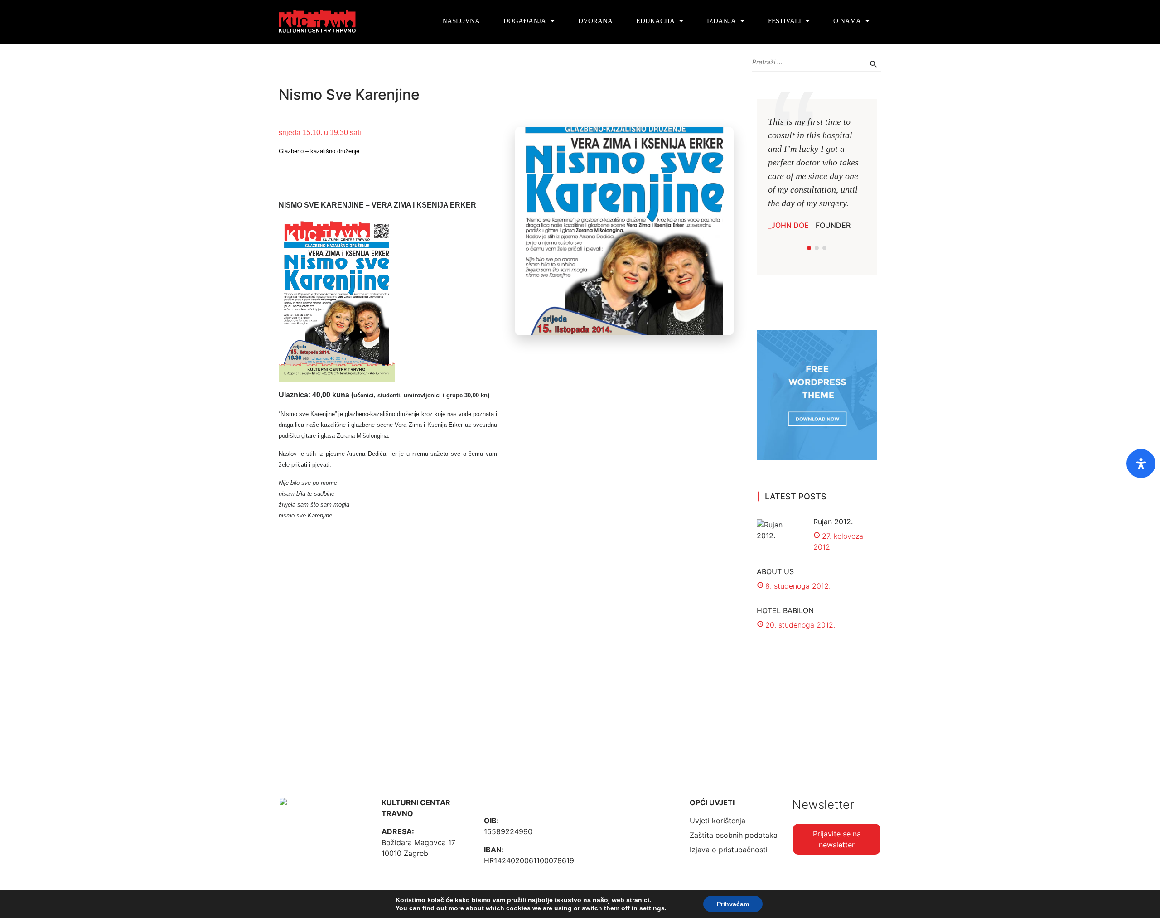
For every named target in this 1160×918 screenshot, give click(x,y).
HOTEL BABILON (785, 610)
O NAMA (847, 20)
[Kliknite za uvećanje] (337, 299)
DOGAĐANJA (524, 20)
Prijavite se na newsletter (837, 839)
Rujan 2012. (833, 521)
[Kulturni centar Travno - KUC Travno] (317, 21)
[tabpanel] (816, 173)
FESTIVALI (784, 20)
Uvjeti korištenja (717, 820)
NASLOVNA (461, 20)
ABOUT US (775, 571)
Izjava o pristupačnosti (729, 849)
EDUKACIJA (655, 20)
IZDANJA (721, 20)
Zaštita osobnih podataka (734, 835)
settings (652, 908)
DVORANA (595, 20)
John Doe (790, 225)
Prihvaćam (733, 904)
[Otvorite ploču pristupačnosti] (1140, 463)
